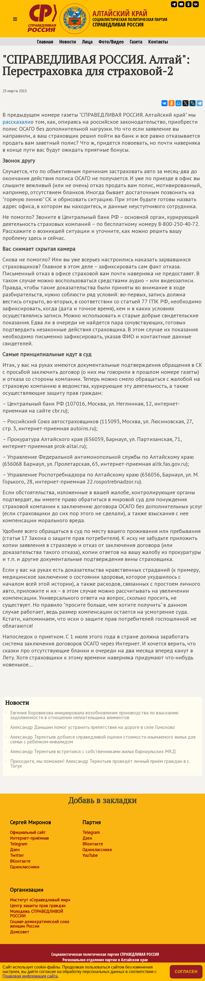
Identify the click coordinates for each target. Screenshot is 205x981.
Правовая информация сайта (30, 976)
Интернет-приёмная (29, 838)
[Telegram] (199, 103)
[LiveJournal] (193, 103)
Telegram (18, 844)
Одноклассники (24, 867)
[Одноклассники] (171, 103)
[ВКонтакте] (165, 103)
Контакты (158, 41)
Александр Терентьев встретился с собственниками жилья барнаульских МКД (90, 752)
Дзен (15, 849)
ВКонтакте (20, 861)
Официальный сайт (28, 832)
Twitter (17, 855)
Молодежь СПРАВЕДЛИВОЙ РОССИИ (36, 913)
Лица (87, 41)
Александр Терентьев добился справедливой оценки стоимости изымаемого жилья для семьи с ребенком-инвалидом (100, 740)
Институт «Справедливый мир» (40, 900)
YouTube (90, 855)
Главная (45, 41)
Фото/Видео (111, 41)
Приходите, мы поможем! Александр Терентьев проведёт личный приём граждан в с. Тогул (97, 764)
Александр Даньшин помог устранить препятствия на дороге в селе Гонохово (90, 728)
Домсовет (19, 932)
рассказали (16, 121)
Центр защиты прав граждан (38, 905)
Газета (136, 41)
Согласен (186, 972)
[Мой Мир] (179, 103)
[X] (185, 103)
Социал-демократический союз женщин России (39, 923)
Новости (67, 41)
